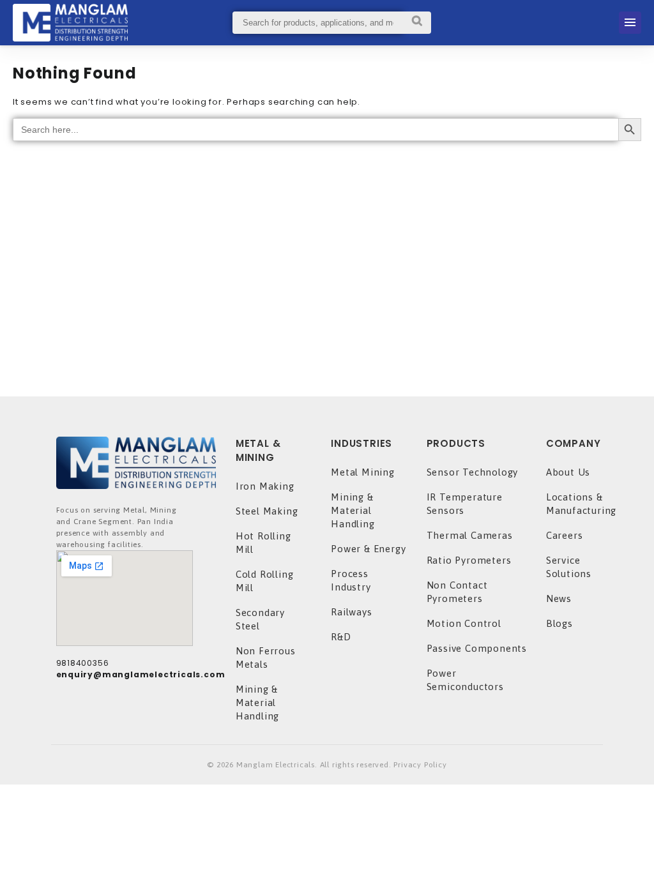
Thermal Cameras (470, 535)
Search (416, 22)
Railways (351, 611)
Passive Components (477, 648)
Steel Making (267, 511)
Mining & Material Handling (257, 702)
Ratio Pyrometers (469, 560)
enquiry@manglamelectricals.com (140, 674)
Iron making (265, 486)
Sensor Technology (473, 472)
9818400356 (82, 663)
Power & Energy (368, 548)
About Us (568, 472)
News (559, 598)
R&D (341, 636)
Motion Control (464, 623)
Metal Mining (363, 472)
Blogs (559, 623)
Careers (564, 535)
